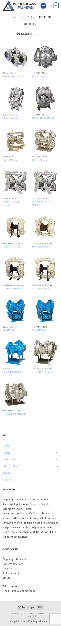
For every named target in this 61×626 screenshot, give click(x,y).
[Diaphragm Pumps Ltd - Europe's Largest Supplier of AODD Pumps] (20, 5)
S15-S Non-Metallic (11, 247)
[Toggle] (57, 452)
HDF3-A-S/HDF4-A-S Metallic (12, 203)
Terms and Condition (21, 613)
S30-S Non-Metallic (41, 288)
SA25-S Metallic (39, 330)
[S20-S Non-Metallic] (15, 269)
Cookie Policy (43, 613)
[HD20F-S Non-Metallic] (15, 57)
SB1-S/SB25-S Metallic (12, 372)
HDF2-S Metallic (40, 160)
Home (13, 17)
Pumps (6, 452)
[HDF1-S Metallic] (15, 140)
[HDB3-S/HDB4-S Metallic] (45, 98)
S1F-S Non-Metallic (41, 247)
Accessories (8, 459)
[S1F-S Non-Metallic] (45, 227)
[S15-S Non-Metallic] (15, 227)
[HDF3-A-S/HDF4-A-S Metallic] (15, 182)
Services (7, 472)
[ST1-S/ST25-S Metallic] (45, 352)
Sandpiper (27, 17)
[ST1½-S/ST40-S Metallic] (15, 394)
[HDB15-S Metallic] (45, 57)
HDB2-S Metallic (10, 118)
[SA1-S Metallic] (15, 310)
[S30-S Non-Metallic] (45, 269)
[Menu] (43, 6)
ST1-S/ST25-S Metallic (42, 372)
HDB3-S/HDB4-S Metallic (44, 118)
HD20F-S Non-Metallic (13, 76)
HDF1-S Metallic (10, 160)
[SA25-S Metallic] (45, 310)
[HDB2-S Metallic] (15, 98)
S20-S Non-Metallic (11, 288)
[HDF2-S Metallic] (45, 140)
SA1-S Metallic (9, 330)
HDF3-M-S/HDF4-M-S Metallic (42, 203)
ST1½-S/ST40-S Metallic (13, 414)
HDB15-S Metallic (40, 76)
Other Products (11, 466)
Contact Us (8, 479)
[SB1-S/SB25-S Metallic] (15, 352)
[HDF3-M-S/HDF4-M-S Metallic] (45, 182)
